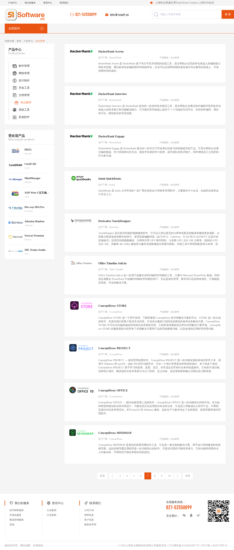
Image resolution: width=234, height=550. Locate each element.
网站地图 (25, 545)
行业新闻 (51, 515)
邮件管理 (24, 65)
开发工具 (24, 87)
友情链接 (38, 545)
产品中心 (12, 2)
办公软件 (25, 102)
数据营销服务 (17, 519)
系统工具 (24, 109)
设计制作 (24, 80)
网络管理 (24, 73)
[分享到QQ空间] (190, 515)
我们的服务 (30, 2)
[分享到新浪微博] (197, 515)
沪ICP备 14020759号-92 (214, 545)
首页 (19, 41)
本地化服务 (15, 515)
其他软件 (24, 117)
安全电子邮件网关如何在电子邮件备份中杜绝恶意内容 (192, 2)
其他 (12, 524)
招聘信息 (89, 515)
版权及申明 (90, 524)
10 (169, 475)
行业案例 (51, 510)
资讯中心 (47, 2)
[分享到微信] (183, 515)
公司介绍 (89, 510)
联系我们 (64, 2)
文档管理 (24, 95)
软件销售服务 (17, 510)
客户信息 (89, 519)
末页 (187, 475)
